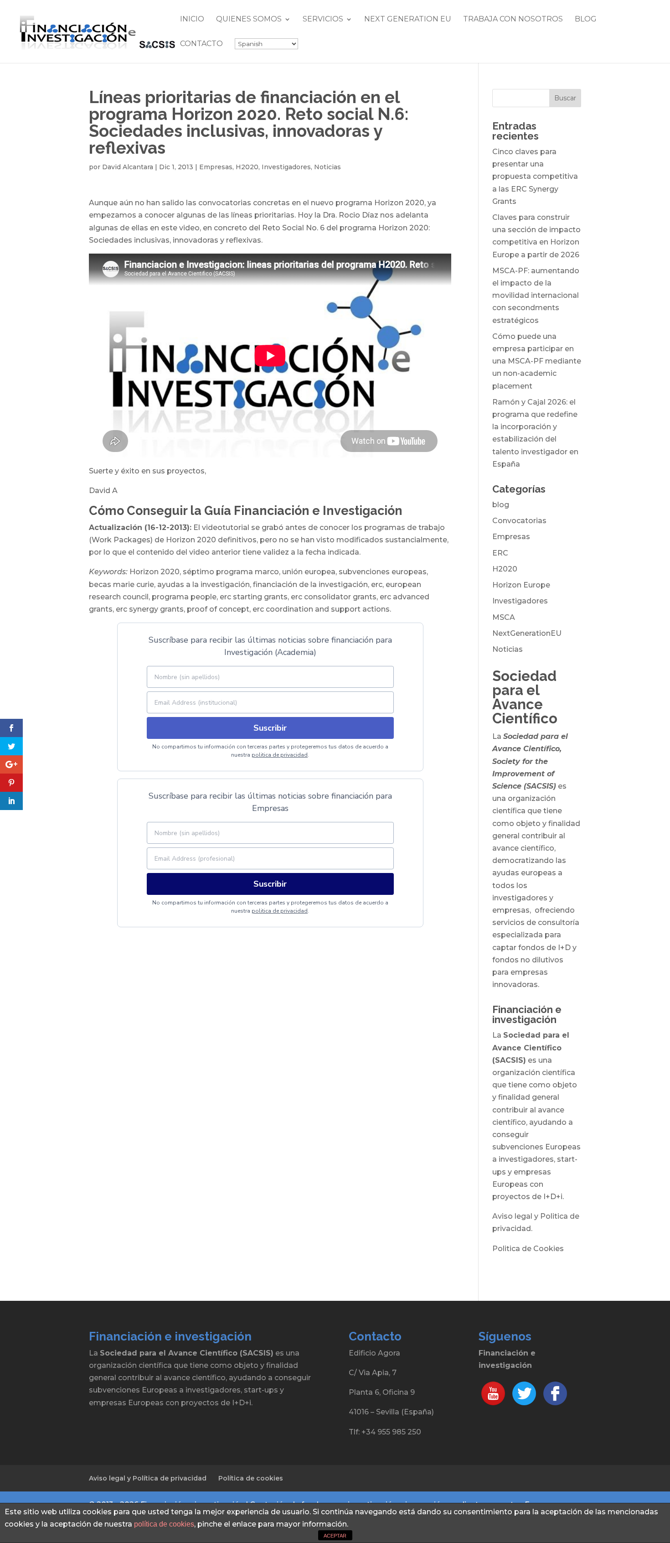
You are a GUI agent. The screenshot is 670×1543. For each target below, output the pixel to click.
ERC (500, 553)
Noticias (327, 167)
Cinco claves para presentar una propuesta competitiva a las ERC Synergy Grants (535, 176)
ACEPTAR (335, 1535)
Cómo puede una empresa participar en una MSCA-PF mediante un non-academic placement (536, 361)
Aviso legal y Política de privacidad (147, 1478)
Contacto (201, 44)
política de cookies (164, 1524)
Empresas (215, 167)
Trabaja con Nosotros (513, 19)
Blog (586, 19)
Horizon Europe (521, 585)
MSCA (503, 617)
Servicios (323, 19)
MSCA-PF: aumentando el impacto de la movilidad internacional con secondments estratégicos (535, 295)
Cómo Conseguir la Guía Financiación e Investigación (245, 511)
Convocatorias (519, 520)
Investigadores (286, 167)
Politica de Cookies (528, 1248)
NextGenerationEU (527, 633)
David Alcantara (127, 167)
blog (500, 504)
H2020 (247, 167)
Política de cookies (250, 1478)
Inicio (192, 19)
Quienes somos (249, 19)
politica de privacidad (280, 755)
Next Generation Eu (407, 19)
